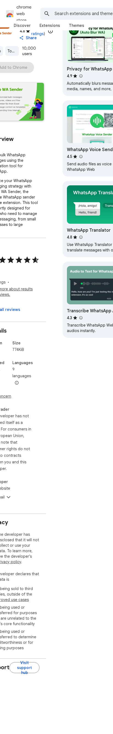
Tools (12, 51)
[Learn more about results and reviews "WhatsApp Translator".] (80, 237)
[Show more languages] (16, 383)
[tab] (22, 25)
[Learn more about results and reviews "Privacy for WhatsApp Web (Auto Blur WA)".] (80, 76)
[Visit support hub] (24, 667)
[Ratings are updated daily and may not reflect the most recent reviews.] (50, 30)
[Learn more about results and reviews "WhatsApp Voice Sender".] (80, 156)
